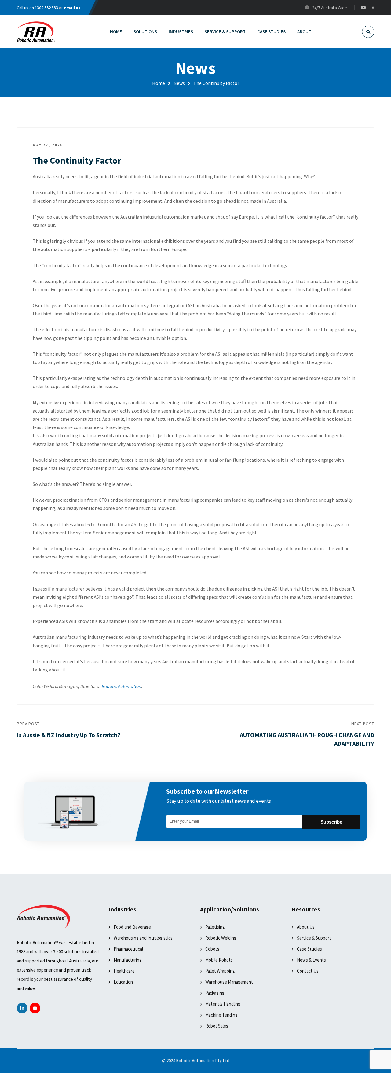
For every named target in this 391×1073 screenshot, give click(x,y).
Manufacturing (128, 960)
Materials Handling (222, 1004)
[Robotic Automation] (36, 31)
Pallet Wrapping (220, 971)
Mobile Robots (219, 960)
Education (123, 982)
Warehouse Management (229, 982)
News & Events (311, 960)
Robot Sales (216, 1026)
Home (158, 83)
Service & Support (314, 938)
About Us (306, 927)
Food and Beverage (132, 927)
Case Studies (309, 949)
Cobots (212, 949)
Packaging (215, 993)
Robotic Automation (121, 686)
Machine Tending (221, 1015)
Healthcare (124, 971)
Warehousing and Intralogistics (143, 938)
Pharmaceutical (128, 949)
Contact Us (308, 971)
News (179, 83)
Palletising (215, 927)
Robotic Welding (220, 938)
